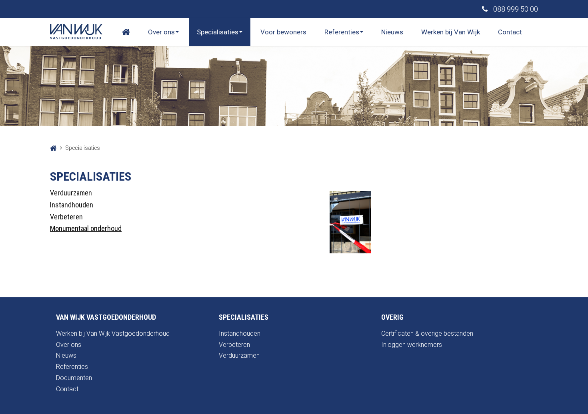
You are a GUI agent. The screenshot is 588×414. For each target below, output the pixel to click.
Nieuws (392, 32)
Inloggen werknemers (411, 344)
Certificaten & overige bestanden (427, 333)
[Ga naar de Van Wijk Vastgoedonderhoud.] (53, 148)
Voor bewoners (283, 32)
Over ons (161, 32)
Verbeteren (66, 217)
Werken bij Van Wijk (450, 32)
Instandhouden (71, 205)
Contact (510, 32)
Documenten (74, 378)
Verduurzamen (71, 193)
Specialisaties (217, 32)
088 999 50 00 (515, 9)
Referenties (341, 32)
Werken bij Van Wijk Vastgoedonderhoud (113, 333)
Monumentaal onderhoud (86, 228)
